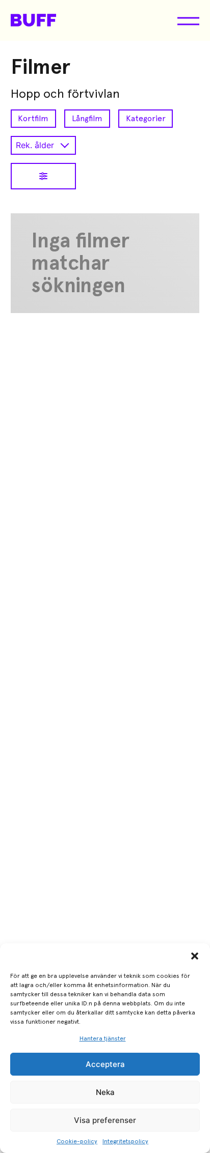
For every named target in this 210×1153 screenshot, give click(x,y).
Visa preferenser (105, 1120)
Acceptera (105, 1064)
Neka (105, 1092)
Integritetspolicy (125, 1141)
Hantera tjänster (103, 1038)
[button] (195, 956)
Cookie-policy (77, 1141)
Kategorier (146, 118)
